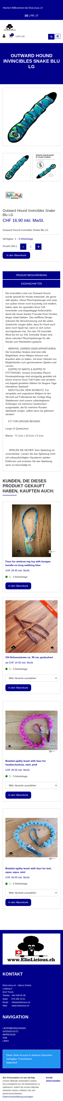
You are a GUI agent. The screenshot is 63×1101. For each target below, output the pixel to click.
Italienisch (11, 1062)
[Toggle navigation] (57, 36)
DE (26, 15)
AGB (5, 1038)
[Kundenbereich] (4, 36)
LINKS (6, 1041)
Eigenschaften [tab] (31, 283)
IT (37, 15)
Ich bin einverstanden (53, 1079)
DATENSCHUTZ (10, 1031)
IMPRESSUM (9, 1034)
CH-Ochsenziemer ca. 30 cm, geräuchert (29, 657)
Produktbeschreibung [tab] (31, 275)
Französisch (25, 1058)
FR (32, 15)
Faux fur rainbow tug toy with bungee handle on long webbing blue (28, 563)
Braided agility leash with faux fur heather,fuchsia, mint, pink (25, 762)
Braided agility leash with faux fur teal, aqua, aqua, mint (28, 870)
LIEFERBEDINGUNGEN (14, 1028)
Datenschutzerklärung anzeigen (18, 1097)
